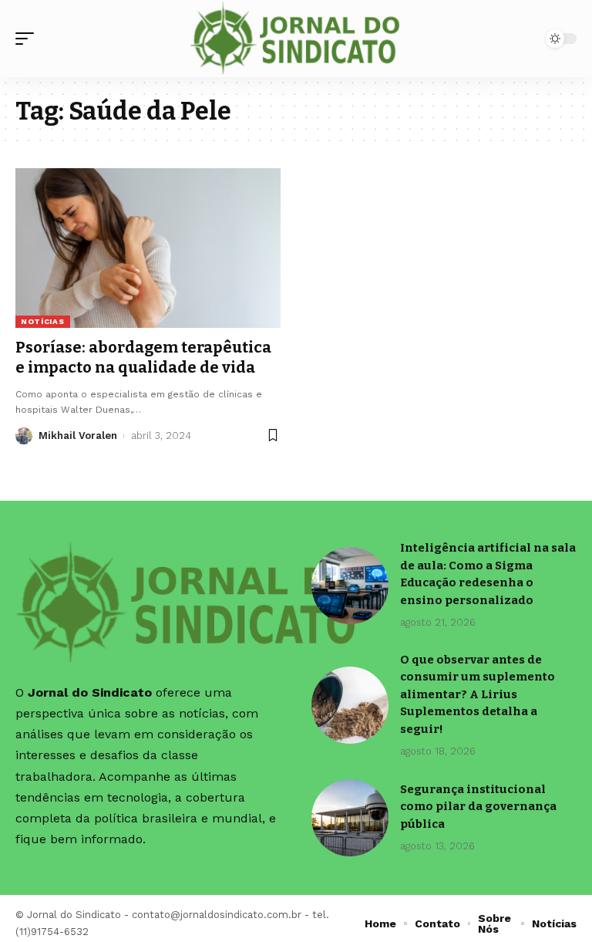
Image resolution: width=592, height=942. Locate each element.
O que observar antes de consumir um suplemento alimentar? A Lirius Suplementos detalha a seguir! (477, 694)
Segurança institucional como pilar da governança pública (478, 806)
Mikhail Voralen (78, 435)
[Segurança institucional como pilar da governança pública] (349, 817)
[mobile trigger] (28, 38)
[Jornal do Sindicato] (296, 38)
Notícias (43, 321)
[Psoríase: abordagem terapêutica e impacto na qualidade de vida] (148, 247)
